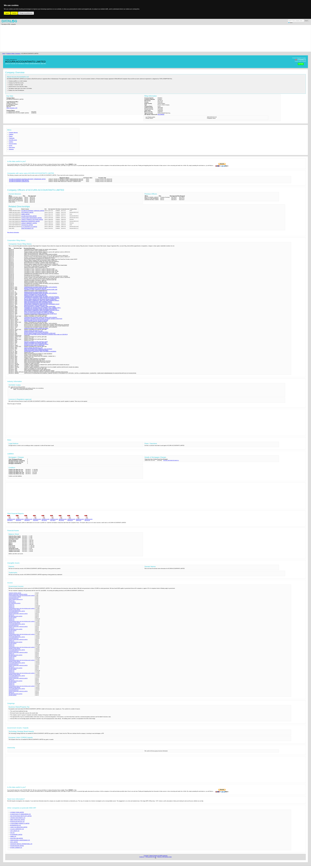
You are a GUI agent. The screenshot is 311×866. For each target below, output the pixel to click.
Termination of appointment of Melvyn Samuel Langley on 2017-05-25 (40, 313)
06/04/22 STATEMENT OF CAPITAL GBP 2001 (35, 288)
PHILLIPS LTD (11, 600)
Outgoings (11, 149)
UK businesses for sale (150, 856)
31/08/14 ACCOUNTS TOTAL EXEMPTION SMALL (36, 344)
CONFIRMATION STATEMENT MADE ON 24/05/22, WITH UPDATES (40, 287)
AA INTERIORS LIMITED (16, 834)
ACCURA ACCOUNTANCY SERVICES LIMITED (32, 210)
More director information (13, 232)
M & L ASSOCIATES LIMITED (14, 603)
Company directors (13, 132)
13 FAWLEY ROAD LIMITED (17, 812)
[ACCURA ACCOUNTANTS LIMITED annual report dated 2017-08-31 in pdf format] (46, 517)
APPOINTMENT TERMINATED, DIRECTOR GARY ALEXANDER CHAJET (41, 304)
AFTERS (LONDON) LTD (16, 847)
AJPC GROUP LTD (14, 830)
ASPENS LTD (11, 614)
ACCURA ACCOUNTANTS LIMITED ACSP (19, 181)
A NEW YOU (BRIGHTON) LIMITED (18, 827)
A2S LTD (12, 832)
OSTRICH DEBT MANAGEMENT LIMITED (31, 217)
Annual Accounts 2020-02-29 (80, 520)
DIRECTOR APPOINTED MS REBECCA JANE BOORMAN (38, 349)
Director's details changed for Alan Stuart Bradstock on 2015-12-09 (39, 333)
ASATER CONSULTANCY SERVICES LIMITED (18, 594)
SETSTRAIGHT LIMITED (27, 212)
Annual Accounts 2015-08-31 (28, 520)
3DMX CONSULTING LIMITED (17, 819)
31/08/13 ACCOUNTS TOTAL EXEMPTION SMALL (36, 350)
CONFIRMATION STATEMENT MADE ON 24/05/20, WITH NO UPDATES (41, 296)
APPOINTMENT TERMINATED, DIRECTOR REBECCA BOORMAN (40, 351)
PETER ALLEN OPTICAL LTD (17, 821)
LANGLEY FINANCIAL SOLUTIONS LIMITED (32, 219)
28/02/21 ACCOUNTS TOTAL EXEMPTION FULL (35, 292)
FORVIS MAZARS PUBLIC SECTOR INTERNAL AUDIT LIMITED (22, 595)
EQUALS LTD (11, 604)
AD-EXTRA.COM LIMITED (16, 838)
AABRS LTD (13, 836)
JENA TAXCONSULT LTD (27, 228)
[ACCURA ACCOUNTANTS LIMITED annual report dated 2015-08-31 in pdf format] (28, 517)
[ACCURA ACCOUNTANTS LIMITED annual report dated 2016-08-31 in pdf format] (37, 517)
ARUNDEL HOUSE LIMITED (14, 609)
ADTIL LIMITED (14, 842)
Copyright (146, 855)
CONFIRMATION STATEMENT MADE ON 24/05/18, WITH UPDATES (40, 317)
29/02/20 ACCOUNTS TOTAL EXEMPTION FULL (35, 295)
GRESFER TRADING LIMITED (15, 592)
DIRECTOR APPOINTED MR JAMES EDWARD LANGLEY (38, 301)
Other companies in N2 (11, 108)
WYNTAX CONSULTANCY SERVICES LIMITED (18, 613)
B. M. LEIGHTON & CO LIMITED (29, 226)
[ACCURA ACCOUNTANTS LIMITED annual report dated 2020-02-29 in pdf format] (80, 517)
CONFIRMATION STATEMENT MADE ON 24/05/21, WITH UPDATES (40, 293)
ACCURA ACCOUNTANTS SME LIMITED (19, 180)
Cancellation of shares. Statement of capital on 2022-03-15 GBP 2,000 (40, 289)
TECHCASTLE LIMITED (27, 225)
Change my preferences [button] (26, 13)
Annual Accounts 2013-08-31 (11, 520)
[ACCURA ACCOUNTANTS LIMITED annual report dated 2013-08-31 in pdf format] (11, 517)
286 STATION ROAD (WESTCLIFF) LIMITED (21, 816)
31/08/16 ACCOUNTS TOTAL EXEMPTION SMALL (36, 328)
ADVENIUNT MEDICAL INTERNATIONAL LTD (21, 843)
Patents (11, 136)
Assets (10, 145)
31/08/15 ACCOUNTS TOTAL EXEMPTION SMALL (36, 332)
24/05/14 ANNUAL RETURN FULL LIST (33, 347)
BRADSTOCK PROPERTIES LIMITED (30, 221)
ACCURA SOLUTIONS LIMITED (29, 216)
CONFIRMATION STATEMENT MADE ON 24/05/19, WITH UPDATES (40, 309)
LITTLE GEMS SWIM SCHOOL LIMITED (17, 611)
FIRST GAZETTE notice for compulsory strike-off (35, 321)
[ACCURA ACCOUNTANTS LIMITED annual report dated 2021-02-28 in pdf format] (88, 517)
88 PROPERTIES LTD (15, 825)
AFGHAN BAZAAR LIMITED (17, 845)
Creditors (11, 141)
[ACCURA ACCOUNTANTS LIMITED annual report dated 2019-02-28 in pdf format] (71, 517)
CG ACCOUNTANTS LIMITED (15, 596)
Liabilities (11, 134)
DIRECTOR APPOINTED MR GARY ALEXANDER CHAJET (38, 303)
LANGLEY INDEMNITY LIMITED (29, 223)
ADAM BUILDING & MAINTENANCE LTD (20, 840)
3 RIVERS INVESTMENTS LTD (17, 817)
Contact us (141, 856)
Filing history (12, 147)
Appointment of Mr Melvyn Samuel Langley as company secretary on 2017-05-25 (43, 318)
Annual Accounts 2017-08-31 (46, 520)
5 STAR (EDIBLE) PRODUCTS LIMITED (19, 823)
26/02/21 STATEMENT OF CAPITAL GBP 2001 (35, 294)
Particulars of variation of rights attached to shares (36, 341)
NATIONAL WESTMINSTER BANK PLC (171, 460)
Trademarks (11, 138)
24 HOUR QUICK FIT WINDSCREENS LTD (20, 814)
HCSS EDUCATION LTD (13, 598)
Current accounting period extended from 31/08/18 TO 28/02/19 (39, 312)
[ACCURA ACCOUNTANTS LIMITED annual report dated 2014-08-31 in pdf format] (20, 517)
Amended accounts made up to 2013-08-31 (34, 345)
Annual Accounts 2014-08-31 (20, 520)
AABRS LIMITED (25, 214)
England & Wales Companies (13, 53)
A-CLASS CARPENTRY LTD (17, 829)
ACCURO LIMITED (12, 617)
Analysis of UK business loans (164, 856)
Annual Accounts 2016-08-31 (37, 520)
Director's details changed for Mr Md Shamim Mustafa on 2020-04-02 (40, 299)
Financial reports (13, 143)
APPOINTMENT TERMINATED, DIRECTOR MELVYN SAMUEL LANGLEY (42, 298)
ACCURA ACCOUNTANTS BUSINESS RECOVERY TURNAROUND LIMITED (27, 179)
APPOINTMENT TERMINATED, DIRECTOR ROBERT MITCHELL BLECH (41, 310)
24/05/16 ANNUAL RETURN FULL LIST (33, 330)
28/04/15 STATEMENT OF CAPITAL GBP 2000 (35, 343)
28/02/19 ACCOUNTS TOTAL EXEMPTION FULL (35, 305)
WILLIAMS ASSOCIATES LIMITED (15, 616)
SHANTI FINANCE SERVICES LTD (16, 599)
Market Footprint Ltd (154, 855)
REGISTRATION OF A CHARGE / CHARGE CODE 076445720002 (39, 306)
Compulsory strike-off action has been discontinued (36, 319)
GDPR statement (163, 855)
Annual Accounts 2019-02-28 (71, 520)
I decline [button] (14, 13)
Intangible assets (13, 140)
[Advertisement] (50, 38)
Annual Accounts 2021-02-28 (88, 520)
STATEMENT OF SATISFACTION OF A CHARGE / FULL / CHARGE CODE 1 (42, 307)
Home (3, 53)
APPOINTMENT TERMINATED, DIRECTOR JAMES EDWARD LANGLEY (41, 300)
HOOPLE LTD (11, 605)
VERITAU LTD (11, 607)
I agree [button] (7, 13)
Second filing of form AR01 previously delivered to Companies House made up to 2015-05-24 (46, 334)
